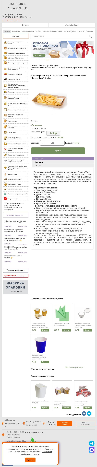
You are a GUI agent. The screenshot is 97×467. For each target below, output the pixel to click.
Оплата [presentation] (38, 166)
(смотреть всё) (19, 215)
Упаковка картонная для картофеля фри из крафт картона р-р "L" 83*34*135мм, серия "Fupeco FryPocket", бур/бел (40, 327)
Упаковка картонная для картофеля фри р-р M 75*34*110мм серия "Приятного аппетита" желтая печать (61, 404)
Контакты (25, 25)
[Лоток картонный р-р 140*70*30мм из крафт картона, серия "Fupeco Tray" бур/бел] (49, 116)
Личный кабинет (71, 25)
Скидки (38, 31)
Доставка (67, 31)
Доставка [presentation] (39, 162)
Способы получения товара (52, 31)
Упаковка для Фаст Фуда (48, 66)
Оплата (74, 31)
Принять (30, 460)
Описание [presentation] (39, 159)
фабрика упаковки (17, 6)
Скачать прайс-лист (15, 270)
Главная (7, 31)
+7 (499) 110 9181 (14, 14)
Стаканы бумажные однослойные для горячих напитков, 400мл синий (39, 357)
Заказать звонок (12, 21)
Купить (58, 150)
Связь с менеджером (85, 423)
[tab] (63, 158)
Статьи (81, 31)
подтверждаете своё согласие (41, 449)
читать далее (22, 226)
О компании (16, 31)
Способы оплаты (34, 432)
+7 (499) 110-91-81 (51, 423)
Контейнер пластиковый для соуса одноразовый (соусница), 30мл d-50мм (83, 325)
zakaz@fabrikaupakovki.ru (16, 441)
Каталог (16, 36)
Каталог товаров (28, 31)
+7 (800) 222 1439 (14, 17)
